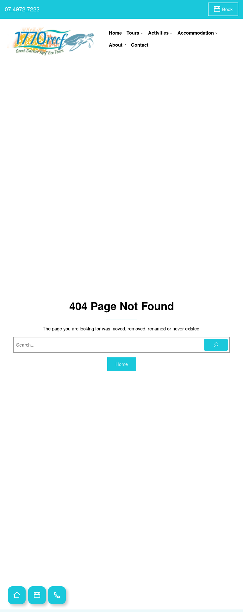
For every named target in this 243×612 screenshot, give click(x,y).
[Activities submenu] (171, 32)
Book (227, 9)
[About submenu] (124, 44)
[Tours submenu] (141, 32)
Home (115, 32)
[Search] (216, 345)
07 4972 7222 (22, 9)
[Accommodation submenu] (216, 32)
